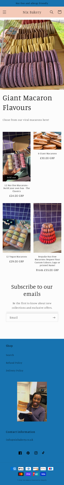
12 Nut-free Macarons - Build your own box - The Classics (16, 188)
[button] (4, 12)
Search (10, 354)
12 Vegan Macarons (16, 256)
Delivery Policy (14, 370)
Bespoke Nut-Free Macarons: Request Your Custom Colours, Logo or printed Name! (47, 261)
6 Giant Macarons (47, 153)
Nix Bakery (27, 480)
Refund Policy (14, 362)
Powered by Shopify (39, 480)
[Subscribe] (54, 317)
